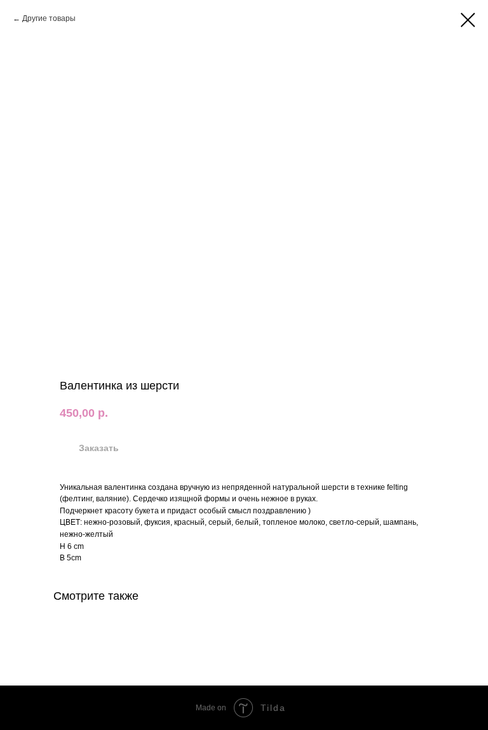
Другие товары (49, 18)
